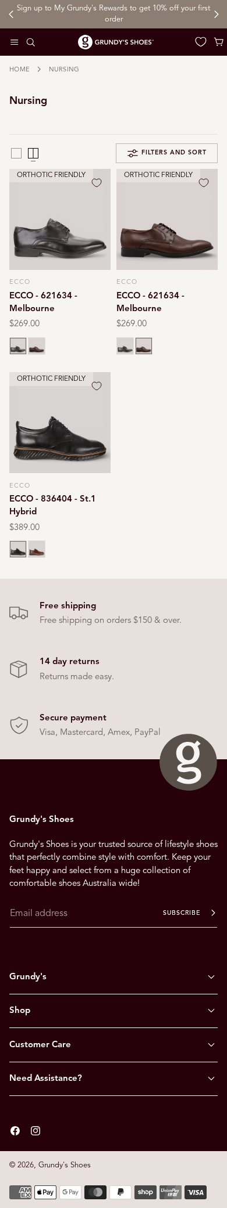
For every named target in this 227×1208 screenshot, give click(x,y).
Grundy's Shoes (64, 1165)
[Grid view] (16, 153)
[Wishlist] (201, 42)
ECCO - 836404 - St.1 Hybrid (52, 505)
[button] (14, 42)
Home (19, 69)
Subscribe (181, 913)
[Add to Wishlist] (97, 183)
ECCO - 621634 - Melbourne (43, 301)
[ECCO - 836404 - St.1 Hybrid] (60, 422)
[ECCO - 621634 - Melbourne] (60, 219)
